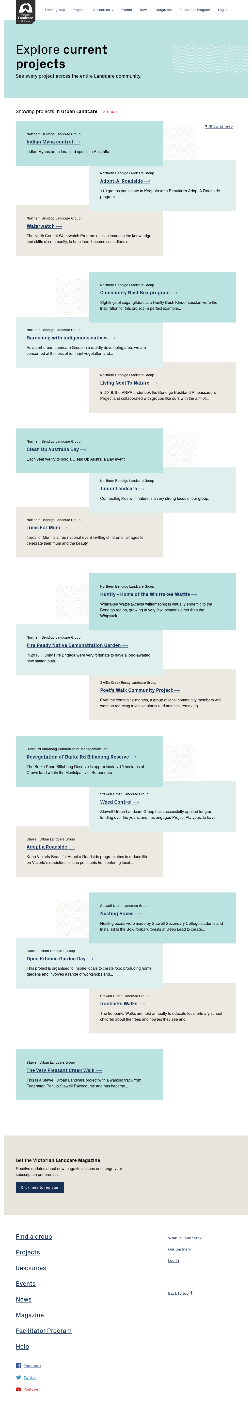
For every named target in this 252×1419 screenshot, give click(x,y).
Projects (79, 9)
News (144, 9)
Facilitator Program (195, 9)
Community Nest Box (135, 292)
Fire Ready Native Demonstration (74, 644)
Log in (223, 9)
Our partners (179, 1248)
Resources (101, 9)
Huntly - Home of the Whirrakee (145, 593)
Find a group (55, 9)
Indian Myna (50, 141)
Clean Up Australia (53, 448)
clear (111, 111)
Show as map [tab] (220, 126)
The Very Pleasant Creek (61, 1069)
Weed (116, 801)
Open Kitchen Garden (57, 958)
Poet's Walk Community (137, 689)
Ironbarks (119, 1003)
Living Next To (125, 382)
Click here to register (40, 1187)
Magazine (164, 9)
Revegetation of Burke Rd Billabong (78, 756)
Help (22, 1346)
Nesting (117, 913)
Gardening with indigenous (68, 337)
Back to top (179, 1293)
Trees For (44, 527)
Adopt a (47, 846)
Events (126, 9)
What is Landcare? (185, 1237)
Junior (119, 488)
